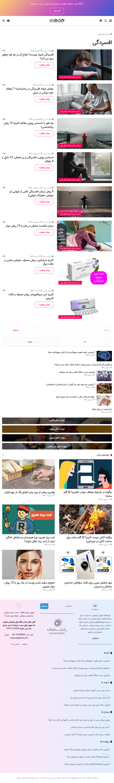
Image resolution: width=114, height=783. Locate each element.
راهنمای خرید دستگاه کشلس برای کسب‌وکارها (77, 372)
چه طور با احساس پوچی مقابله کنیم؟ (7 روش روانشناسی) (29, 125)
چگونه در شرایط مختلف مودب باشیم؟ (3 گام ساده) (88, 494)
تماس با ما (15, 644)
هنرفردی (95, 638)
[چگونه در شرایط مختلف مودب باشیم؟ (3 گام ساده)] (85, 474)
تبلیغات (25, 644)
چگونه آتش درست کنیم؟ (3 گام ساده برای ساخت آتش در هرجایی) (89, 539)
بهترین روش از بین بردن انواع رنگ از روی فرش (29, 492)
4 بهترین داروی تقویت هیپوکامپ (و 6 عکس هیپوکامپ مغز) (71, 352)
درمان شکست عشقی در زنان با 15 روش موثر (30, 226)
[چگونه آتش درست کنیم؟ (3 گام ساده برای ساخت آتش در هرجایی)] (85, 519)
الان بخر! (57, 10)
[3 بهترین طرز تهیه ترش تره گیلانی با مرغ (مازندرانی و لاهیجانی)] (104, 388)
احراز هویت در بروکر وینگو (102, 409)
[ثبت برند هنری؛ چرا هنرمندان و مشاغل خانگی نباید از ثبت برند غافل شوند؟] (28, 519)
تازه (85, 342)
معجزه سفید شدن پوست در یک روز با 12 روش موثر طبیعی (29, 585)
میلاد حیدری (47, 51)
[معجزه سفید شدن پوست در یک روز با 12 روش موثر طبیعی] (28, 564)
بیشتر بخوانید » (44, 65)
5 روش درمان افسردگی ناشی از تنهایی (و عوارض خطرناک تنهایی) (32, 193)
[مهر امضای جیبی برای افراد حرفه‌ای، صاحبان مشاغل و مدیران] (85, 564)
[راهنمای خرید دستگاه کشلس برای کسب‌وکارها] (104, 376)
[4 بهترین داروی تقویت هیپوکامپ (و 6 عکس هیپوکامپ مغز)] (104, 356)
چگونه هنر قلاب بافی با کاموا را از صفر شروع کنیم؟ (75, 397)
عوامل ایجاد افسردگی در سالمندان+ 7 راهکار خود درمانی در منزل (30, 91)
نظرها (30, 342)
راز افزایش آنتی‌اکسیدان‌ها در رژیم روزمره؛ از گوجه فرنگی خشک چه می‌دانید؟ (83, 364)
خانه (108, 34)
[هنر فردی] (57, 20)
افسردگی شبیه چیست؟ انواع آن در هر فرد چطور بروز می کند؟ (28, 56)
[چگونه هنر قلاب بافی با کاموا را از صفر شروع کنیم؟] (104, 400)
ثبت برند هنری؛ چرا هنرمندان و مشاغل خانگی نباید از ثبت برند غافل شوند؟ (30, 539)
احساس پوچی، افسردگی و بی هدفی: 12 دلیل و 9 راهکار (28, 159)
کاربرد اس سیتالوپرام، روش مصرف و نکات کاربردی (31, 296)
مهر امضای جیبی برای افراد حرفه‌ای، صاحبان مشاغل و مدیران (88, 585)
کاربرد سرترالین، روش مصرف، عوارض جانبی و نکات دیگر (29, 262)
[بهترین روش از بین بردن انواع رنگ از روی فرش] (28, 474)
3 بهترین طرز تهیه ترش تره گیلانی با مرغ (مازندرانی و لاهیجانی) (70, 384)
